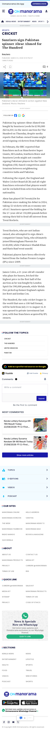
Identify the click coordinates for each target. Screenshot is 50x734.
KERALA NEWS (11, 21)
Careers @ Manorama (36, 565)
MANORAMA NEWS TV (35, 523)
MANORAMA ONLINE (10, 512)
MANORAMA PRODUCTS (12, 560)
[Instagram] (9, 722)
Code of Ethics (33, 602)
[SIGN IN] (46, 11)
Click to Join (25, 637)
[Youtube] (13, 722)
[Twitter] (18, 722)
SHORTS (29, 681)
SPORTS (29, 665)
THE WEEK (6, 523)
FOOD (4, 670)
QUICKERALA (7, 540)
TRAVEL (29, 670)
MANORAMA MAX (33, 529)
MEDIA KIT (30, 560)
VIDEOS (5, 676)
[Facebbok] (4, 722)
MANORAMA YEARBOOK (12, 529)
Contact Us (31, 554)
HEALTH (5, 665)
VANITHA (29, 518)
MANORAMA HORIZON (11, 518)
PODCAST (6, 681)
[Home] (2, 21)
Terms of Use (8, 571)
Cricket (9, 33)
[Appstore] (29, 702)
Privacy (6, 565)
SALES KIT (30, 585)
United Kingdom (11, 348)
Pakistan (8, 353)
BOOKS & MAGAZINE (34, 534)
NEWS (34, 21)
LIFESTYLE (30, 659)
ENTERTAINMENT (24, 21)
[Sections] (4, 11)
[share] (4, 66)
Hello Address (32, 512)
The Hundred (9, 343)
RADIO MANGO (8, 534)
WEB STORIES (31, 676)
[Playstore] (10, 702)
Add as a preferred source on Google (27, 366)
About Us (6, 554)
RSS (27, 571)
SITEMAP (5, 597)
